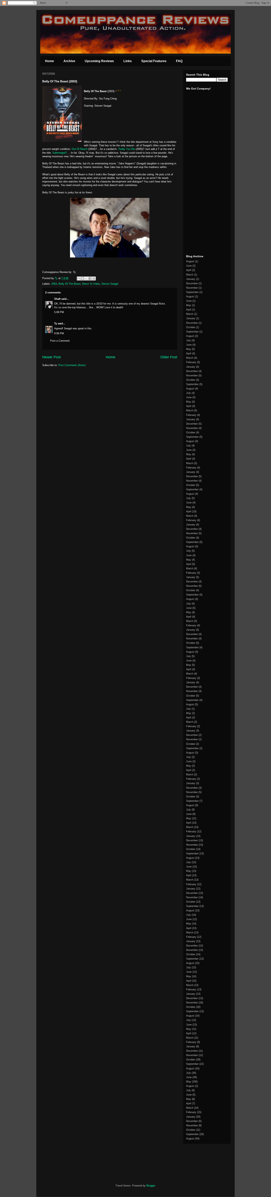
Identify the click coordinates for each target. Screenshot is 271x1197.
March (189, 274)
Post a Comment (60, 340)
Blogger (150, 1185)
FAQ (179, 61)
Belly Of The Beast (70, 283)
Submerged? (59, 152)
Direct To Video (91, 283)
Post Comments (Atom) (72, 365)
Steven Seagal (109, 283)
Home (49, 61)
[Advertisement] (198, 190)
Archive (69, 61)
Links (127, 61)
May (188, 305)
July (188, 340)
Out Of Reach (79, 148)
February (191, 362)
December (192, 283)
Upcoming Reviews (99, 61)
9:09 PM (59, 333)
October (190, 327)
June (189, 265)
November (192, 287)
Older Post (168, 357)
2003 (54, 283)
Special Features (153, 61)
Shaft (57, 298)
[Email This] (79, 278)
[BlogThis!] (83, 278)
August (190, 261)
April (188, 270)
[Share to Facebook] (90, 278)
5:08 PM (59, 312)
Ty (55, 323)
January (190, 279)
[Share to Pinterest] (94, 278)
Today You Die (126, 148)
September (192, 292)
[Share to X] (86, 278)
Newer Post (51, 357)
